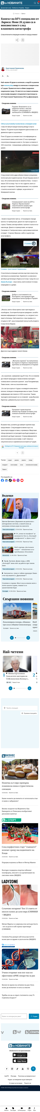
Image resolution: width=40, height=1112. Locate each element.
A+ (8, 76)
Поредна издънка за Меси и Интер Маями (19, 862)
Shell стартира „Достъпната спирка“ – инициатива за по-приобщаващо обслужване (24, 549)
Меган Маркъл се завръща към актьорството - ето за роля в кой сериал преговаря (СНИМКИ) (20, 926)
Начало (17, 13)
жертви (24, 460)
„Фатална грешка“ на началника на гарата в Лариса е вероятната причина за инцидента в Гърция (25, 363)
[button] (12, 638)
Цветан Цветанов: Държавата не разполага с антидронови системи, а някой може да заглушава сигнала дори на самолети (18, 523)
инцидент (5, 464)
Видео (27, 8)
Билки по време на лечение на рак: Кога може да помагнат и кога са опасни (18, 986)
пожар (30, 460)
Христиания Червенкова (15, 68)
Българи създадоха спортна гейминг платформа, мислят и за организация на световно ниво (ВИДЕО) (18, 872)
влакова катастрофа (31, 464)
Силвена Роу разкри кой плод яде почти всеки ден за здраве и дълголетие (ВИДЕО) (19, 938)
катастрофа (14, 464)
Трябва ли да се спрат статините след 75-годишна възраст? (18, 996)
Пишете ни (27, 1083)
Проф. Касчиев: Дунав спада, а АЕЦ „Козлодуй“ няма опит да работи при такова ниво (18, 563)
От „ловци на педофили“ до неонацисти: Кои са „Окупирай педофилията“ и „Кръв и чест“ (25, 536)
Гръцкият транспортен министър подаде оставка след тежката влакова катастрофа (24, 411)
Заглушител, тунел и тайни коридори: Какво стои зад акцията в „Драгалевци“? (19, 574)
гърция (10, 460)
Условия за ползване (15, 1083)
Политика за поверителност (27, 1076)
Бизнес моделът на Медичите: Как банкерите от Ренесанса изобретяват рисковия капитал (17, 811)
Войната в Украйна (18, 8)
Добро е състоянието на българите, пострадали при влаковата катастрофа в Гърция (25, 296)
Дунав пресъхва (6, 8)
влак (21, 464)
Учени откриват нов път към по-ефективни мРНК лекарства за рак (18, 974)
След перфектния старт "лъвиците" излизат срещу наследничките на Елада (19, 850)
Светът (23, 13)
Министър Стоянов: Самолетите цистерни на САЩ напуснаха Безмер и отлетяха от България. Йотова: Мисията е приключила (16, 676)
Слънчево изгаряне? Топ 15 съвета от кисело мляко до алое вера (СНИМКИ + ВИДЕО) (20, 911)
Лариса (4, 469)
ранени (17, 460)
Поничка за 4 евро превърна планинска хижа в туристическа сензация (17, 785)
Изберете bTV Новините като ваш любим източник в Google (21, 446)
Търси (35, 1016)
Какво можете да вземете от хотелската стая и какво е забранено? (20, 799)
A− (3, 76)
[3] (38, 3)
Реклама (13, 1076)
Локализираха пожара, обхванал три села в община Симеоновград (17, 623)
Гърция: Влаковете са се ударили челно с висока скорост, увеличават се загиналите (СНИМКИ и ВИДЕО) (25, 109)
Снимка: (4, 269)
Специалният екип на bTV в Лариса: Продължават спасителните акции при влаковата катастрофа (23, 204)
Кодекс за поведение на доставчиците (20, 1079)
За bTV (6, 1076)
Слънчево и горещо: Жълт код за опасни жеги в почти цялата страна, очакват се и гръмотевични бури (19, 585)
